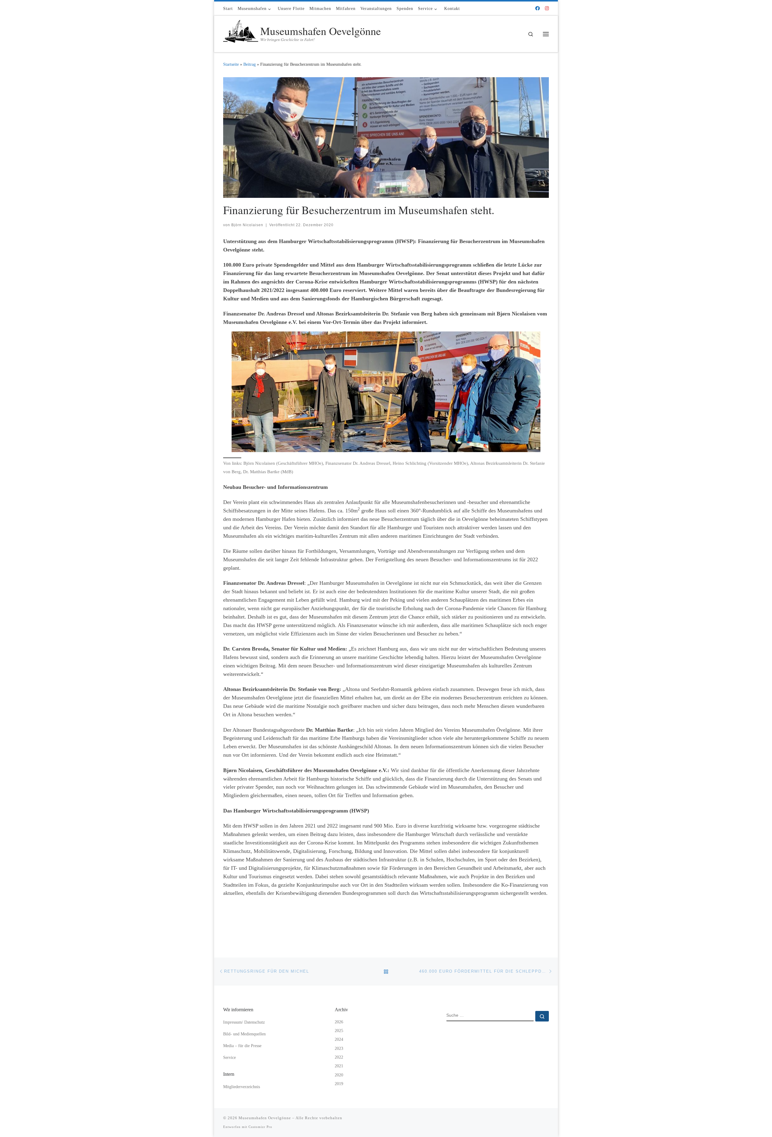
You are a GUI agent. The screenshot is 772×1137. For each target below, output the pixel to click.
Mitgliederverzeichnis (241, 1087)
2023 (339, 1048)
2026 (339, 1022)
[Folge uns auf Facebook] (537, 8)
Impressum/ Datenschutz (244, 1022)
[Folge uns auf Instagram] (547, 8)
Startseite (231, 64)
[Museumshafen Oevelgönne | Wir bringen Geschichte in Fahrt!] (240, 32)
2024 (339, 1039)
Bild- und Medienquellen (244, 1034)
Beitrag (249, 64)
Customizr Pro (260, 1127)
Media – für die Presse (242, 1046)
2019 (339, 1084)
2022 (339, 1057)
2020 (339, 1075)
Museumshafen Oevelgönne (265, 1118)
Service (229, 1057)
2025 (339, 1030)
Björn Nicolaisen (247, 225)
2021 (339, 1066)
